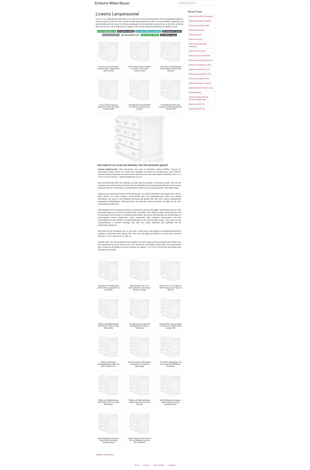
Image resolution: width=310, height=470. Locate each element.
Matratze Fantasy (195, 39)
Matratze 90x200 (195, 34)
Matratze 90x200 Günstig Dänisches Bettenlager (198, 98)
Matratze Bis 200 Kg (196, 108)
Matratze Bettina (195, 92)
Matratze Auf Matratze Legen (200, 65)
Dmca (137, 465)
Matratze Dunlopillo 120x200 (200, 21)
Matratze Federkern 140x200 (200, 83)
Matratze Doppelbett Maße (199, 25)
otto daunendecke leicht (130, 35)
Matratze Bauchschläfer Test (200, 74)
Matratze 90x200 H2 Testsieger (201, 16)
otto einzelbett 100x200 (149, 35)
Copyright (171, 465)
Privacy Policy (158, 465)
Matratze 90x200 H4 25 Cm (199, 69)
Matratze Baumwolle (197, 30)
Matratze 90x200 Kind (197, 51)
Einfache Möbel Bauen (112, 2)
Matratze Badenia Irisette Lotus (201, 87)
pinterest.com (108, 454)
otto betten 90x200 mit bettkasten (148, 31)
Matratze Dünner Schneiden (199, 55)
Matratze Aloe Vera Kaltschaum (201, 60)
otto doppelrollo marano (172, 31)
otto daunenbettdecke (111, 35)
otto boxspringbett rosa (107, 31)
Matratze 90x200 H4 (197, 104)
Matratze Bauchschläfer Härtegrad (198, 45)
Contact (146, 465)
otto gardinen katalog (126, 31)
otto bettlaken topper (168, 35)
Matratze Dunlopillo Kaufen (199, 78)
